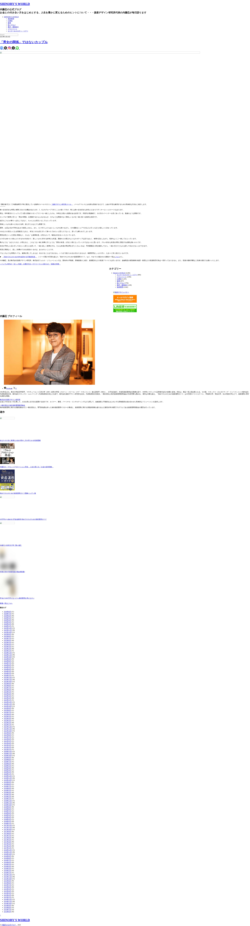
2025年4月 (7, 644)
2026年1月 (7, 626)
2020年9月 (7, 757)
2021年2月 (7, 747)
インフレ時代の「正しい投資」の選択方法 (15, 264)
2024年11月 (8, 655)
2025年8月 (7, 636)
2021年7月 (7, 737)
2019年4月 (7, 792)
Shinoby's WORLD (119, 273)
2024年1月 (7, 675)
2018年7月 (7, 811)
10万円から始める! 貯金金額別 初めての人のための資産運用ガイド (23, 519)
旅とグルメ (12, 25)
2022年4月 (7, 718)
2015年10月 (8, 879)
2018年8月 (7, 809)
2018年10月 (8, 805)
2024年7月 (7, 663)
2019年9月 (7, 782)
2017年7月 (7, 835)
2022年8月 (7, 710)
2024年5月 (7, 667)
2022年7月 (7, 712)
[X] (6, 48)
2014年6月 (7, 911)
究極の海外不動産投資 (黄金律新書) (12, 572)
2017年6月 (7, 838)
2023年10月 (8, 681)
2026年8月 (7, 612)
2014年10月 (8, 903)
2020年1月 (7, 774)
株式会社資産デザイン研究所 (10, 399)
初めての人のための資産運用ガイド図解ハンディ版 (18, 493)
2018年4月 (7, 817)
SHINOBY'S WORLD (15, 4)
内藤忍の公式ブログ (9, 925)
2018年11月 (8, 803)
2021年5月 (7, 741)
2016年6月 (7, 862)
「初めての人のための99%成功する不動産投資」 (20, 257)
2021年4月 (7, 743)
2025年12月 (8, 628)
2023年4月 (7, 694)
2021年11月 (8, 729)
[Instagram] (10, 48)
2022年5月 (7, 716)
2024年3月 (7, 671)
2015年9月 (7, 881)
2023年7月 (7, 688)
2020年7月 (7, 762)
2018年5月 (7, 815)
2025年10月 (8, 632)
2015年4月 (7, 891)
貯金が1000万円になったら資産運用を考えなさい (17, 598)
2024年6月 (7, 665)
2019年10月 (8, 780)
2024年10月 (8, 657)
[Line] (18, 48)
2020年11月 (8, 753)
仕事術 (10, 21)
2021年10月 (8, 731)
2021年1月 (7, 749)
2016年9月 (7, 856)
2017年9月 (7, 831)
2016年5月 (7, 864)
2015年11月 (8, 877)
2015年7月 (7, 885)
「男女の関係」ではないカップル (24, 42)
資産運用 (11, 19)
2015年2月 (7, 895)
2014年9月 (7, 905)
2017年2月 (7, 846)
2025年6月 (7, 640)
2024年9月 (7, 659)
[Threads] (14, 48)
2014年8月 (7, 907)
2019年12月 (8, 776)
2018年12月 (8, 801)
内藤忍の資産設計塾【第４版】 (11, 545)
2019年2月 (7, 796)
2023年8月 (7, 685)
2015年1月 (7, 897)
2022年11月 (8, 704)
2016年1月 (7, 872)
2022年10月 (8, 706)
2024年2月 (7, 673)
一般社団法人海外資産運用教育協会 (12, 405)
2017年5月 (7, 840)
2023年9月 (7, 683)
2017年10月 (8, 829)
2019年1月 (7, 798)
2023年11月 (8, 679)
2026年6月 (7, 616)
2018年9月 (7, 807)
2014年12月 (8, 899)
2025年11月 (8, 630)
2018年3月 (7, 819)
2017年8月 (7, 833)
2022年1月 (7, 725)
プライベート (12, 29)
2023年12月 (8, 677)
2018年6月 (7, 813)
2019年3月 (7, 794)
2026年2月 (7, 624)
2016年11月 (8, 852)
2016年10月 (8, 854)
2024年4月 (7, 669)
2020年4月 (7, 768)
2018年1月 (7, 823)
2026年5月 (7, 618)
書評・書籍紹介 (13, 27)
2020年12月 (8, 751)
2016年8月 (7, 858)
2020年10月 (8, 755)
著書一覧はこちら (6, 603)
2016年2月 (7, 870)
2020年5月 (7, 766)
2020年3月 (7, 770)
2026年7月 (7, 614)
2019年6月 (7, 788)
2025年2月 (7, 648)
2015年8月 (7, 883)
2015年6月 (7, 887)
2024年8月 (7, 661)
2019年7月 (7, 786)
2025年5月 (7, 642)
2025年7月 (7, 638)
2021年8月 (7, 735)
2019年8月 (7, 784)
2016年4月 (7, 866)
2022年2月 (7, 722)
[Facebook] (2, 48)
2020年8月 (7, 759)
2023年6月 (7, 690)
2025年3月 (7, 646)
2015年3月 (7, 893)
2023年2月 (7, 698)
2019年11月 (8, 778)
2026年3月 (7, 622)
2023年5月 (7, 692)
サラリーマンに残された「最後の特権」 (46, 264)
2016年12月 (8, 850)
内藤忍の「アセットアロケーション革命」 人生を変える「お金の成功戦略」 (27, 467)
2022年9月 (7, 708)
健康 (9, 23)
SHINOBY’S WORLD (11, 17)
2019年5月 (7, 790)
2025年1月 (7, 651)
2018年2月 (7, 821)
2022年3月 (7, 720)
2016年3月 (7, 868)
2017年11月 (8, 827)
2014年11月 (8, 901)
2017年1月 (7, 848)
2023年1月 (7, 700)
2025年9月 (7, 634)
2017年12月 (8, 825)
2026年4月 (7, 620)
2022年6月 (7, 714)
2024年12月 (8, 653)
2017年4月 (7, 842)
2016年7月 (7, 860)
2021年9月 (7, 733)
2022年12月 (8, 702)
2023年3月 (7, 696)
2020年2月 (7, 772)
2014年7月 (7, 909)
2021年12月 (8, 727)
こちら (117, 257)
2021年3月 (7, 745)
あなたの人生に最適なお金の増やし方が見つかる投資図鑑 (20, 440)
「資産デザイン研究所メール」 (62, 204)
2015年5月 (7, 889)
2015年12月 (8, 875)
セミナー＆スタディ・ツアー (18, 31)
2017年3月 (7, 844)
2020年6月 (7, 764)
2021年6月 (7, 739)
